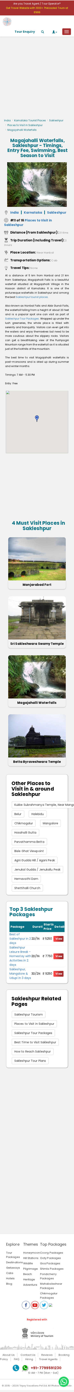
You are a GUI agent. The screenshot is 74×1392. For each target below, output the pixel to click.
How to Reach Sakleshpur (32, 1051)
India (7, 120)
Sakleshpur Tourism (28, 1014)
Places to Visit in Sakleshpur (25, 125)
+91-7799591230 (46, 1367)
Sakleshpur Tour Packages (22, 318)
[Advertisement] (37, 79)
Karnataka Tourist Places (30, 120)
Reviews (47, 1355)
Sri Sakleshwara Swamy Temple (37, 644)
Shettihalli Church (27, 888)
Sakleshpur (56, 120)
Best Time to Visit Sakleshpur (35, 1042)
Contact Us (28, 1355)
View (59, 938)
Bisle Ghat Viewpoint (29, 851)
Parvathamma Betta (29, 842)
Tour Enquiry (25, 32)
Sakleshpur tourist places (32, 297)
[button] (37, 419)
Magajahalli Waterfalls (37, 703)
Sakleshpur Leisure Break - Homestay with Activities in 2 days (20, 956)
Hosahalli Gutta (25, 832)
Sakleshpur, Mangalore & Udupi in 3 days (20, 973)
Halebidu (37, 814)
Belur (18, 814)
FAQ (16, 1359)
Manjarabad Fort (37, 585)
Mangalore (50, 823)
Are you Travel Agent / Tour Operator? (37, 3)
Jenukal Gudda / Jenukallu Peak (37, 869)
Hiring (29, 1359)
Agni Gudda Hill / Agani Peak (34, 860)
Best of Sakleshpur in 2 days (20, 938)
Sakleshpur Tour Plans (30, 1061)
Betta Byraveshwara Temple (37, 762)
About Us (8, 1355)
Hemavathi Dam (26, 879)
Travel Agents (48, 1359)
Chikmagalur (23, 823)
